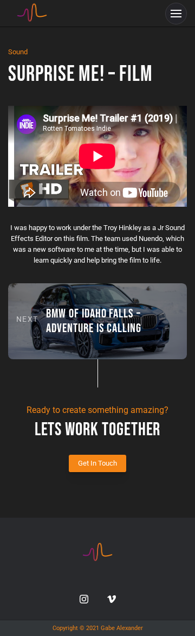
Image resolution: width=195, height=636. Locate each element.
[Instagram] (84, 599)
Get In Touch (97, 463)
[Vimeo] (111, 599)
